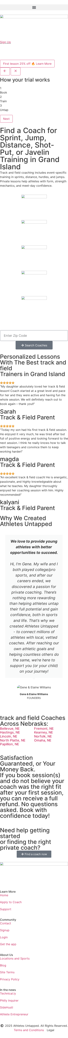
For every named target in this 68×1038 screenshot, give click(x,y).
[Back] (5, 71)
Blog (3, 965)
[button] (34, 7)
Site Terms (7, 972)
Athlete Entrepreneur (14, 1014)
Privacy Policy (9, 979)
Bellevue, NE (10, 728)
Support (5, 909)
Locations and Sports (15, 958)
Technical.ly (8, 993)
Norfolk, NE (43, 736)
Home (4, 895)
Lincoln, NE (8, 736)
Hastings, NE (10, 732)
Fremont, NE (44, 728)
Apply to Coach (11, 902)
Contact (5, 923)
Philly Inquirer (9, 1000)
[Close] (15, 71)
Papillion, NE (9, 744)
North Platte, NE (12, 740)
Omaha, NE (42, 740)
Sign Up (5, 42)
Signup (4, 930)
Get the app (8, 944)
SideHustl (6, 1007)
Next (6, 119)
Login (4, 937)
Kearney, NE (43, 732)
